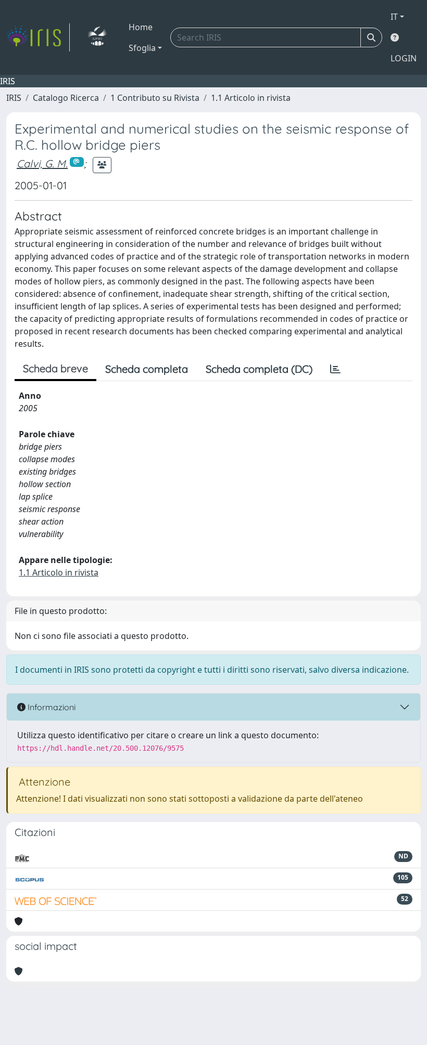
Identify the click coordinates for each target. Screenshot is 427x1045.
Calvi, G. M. (42, 163)
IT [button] (394, 16)
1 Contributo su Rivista (154, 97)
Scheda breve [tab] (55, 368)
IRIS (13, 97)
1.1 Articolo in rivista (251, 97)
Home (141, 27)
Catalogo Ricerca (66, 97)
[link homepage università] (97, 37)
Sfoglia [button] (142, 48)
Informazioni (51, 707)
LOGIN (404, 58)
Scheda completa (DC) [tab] (259, 368)
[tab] (335, 369)
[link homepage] (38, 37)
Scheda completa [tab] (146, 368)
